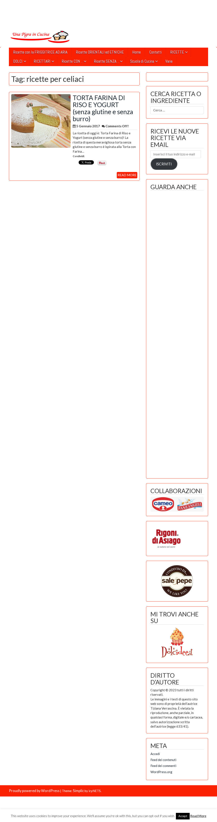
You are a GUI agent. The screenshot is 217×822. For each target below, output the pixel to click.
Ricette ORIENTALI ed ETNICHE (100, 52)
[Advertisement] (177, 333)
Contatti (155, 52)
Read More (198, 816)
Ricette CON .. (72, 61)
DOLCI (17, 61)
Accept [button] (182, 816)
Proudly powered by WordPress (34, 791)
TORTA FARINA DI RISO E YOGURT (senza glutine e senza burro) (103, 108)
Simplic (78, 791)
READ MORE (127, 175)
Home (136, 52)
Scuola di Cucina (142, 61)
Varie (168, 61)
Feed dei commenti (163, 766)
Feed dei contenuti (163, 760)
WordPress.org (161, 772)
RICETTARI (42, 61)
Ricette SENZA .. (106, 61)
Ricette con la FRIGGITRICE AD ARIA (40, 52)
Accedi (155, 754)
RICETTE (177, 52)
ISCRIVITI (164, 164)
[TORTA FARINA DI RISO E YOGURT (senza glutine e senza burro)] (41, 120)
